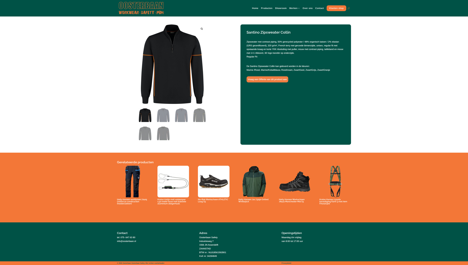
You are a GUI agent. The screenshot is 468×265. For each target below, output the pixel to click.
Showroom (281, 8)
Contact (319, 8)
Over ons (308, 8)
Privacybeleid (286, 263)
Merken (293, 8)
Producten (266, 8)
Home (255, 8)
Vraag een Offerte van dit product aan (267, 79)
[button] (202, 29)
